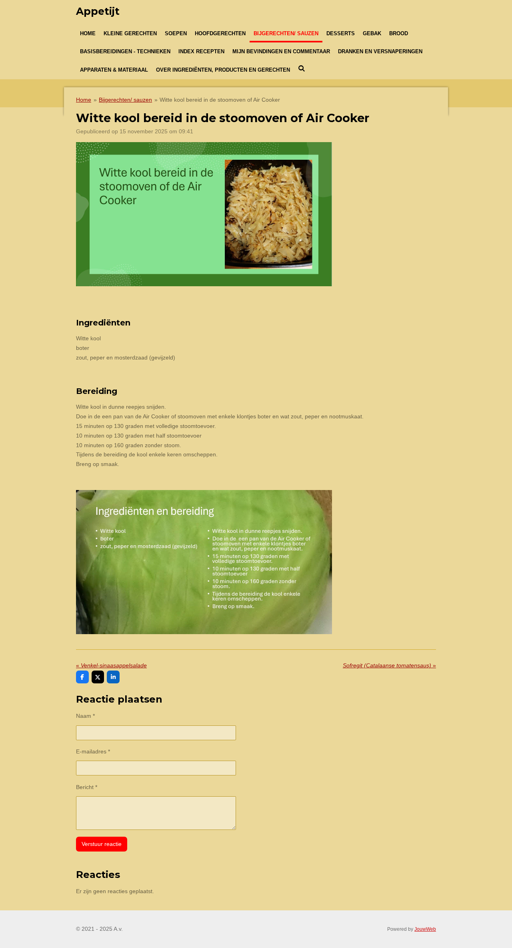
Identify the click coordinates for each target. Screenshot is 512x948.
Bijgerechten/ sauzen (125, 99)
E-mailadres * (93, 751)
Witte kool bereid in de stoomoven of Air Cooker (220, 99)
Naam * (85, 716)
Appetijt (98, 11)
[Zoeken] (301, 68)
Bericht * (86, 787)
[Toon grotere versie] (204, 214)
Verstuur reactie (102, 844)
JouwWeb (425, 929)
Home (83, 99)
